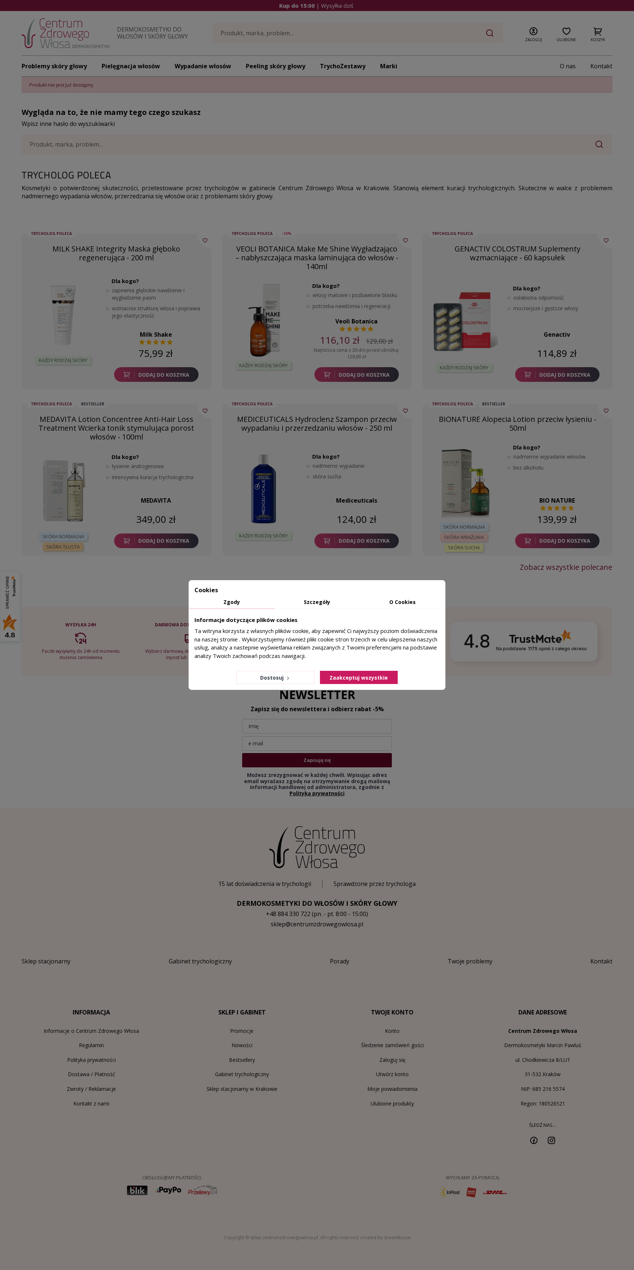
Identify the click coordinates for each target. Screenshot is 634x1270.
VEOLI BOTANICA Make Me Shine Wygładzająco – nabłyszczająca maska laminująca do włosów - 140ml (317, 257)
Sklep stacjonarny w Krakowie (242, 1088)
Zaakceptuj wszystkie (358, 677)
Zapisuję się (317, 760)
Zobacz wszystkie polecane (566, 567)
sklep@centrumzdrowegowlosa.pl (317, 924)
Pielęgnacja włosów (131, 66)
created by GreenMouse (385, 1237)
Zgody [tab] (231, 601)
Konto (392, 1030)
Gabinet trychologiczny (242, 1074)
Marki (388, 66)
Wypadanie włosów (203, 66)
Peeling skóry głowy (275, 66)
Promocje (242, 1030)
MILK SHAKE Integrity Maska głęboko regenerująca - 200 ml (116, 253)
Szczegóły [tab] (317, 601)
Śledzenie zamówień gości (392, 1045)
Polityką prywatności (317, 793)
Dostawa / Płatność (91, 1074)
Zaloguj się (392, 1059)
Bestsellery (242, 1059)
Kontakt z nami (91, 1103)
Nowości (242, 1045)
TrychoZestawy (342, 66)
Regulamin (91, 1045)
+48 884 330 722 (288, 914)
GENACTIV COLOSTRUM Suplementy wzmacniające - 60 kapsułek (517, 253)
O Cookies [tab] (402, 601)
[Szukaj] (489, 33)
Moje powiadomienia (392, 1088)
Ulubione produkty (392, 1103)
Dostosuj (272, 677)
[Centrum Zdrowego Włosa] (66, 33)
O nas (568, 66)
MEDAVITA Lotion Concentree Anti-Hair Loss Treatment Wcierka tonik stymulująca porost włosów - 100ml (116, 428)
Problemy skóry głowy (54, 66)
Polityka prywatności (91, 1059)
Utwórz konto (392, 1074)
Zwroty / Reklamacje (91, 1088)
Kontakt (601, 66)
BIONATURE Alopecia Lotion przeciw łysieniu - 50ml (518, 423)
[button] (533, 33)
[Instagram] (551, 1140)
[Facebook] (533, 1140)
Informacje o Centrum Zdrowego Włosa (91, 1030)
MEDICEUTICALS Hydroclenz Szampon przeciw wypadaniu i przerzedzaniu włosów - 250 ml (317, 423)
